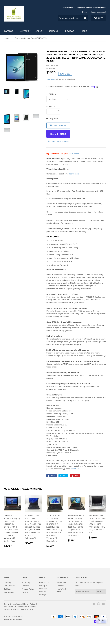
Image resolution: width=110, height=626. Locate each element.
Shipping (50, 79)
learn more (74, 154)
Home (7, 38)
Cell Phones (9, 586)
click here (75, 469)
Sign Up (100, 592)
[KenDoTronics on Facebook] (94, 604)
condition (51, 94)
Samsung (54, 31)
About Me (61, 582)
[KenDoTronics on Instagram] (98, 604)
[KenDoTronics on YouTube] (103, 604)
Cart (100, 18)
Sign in (84, 12)
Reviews (70, 31)
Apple (39, 31)
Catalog (9, 31)
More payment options (58, 141)
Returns (25, 586)
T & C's (25, 592)
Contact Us (44, 582)
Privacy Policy (28, 589)
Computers (9, 592)
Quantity (50, 106)
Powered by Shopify (13, 619)
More (84, 31)
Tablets (7, 589)
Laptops (24, 31)
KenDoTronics (17, 616)
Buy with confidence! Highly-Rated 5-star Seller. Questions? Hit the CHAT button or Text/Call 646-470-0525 (20, 607)
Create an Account (98, 12)
